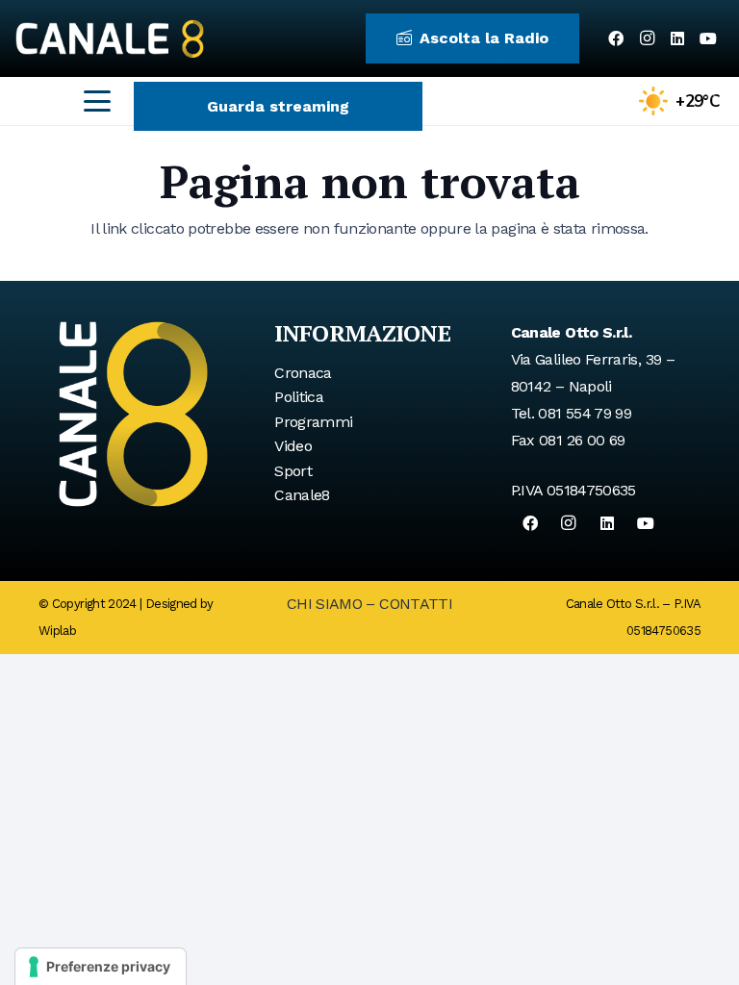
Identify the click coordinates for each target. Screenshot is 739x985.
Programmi (313, 422)
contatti (415, 603)
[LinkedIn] (677, 38)
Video (293, 446)
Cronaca (303, 373)
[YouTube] (708, 38)
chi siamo (324, 603)
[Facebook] (615, 38)
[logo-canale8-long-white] (109, 38)
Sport (293, 471)
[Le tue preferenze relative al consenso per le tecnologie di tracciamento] (100, 966)
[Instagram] (646, 38)
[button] (97, 101)
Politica (298, 397)
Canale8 (302, 495)
